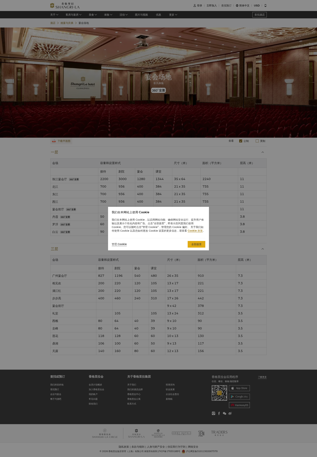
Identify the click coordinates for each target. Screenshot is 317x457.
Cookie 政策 (195, 230)
